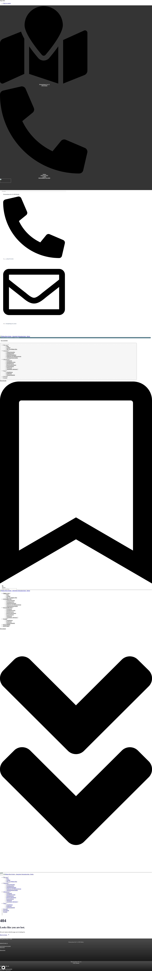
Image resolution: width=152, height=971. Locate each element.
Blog (7, 346)
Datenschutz (2, 950)
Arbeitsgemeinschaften (12, 357)
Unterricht (5, 350)
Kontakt (5, 378)
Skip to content (7, 3)
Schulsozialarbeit (10, 375)
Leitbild (8, 347)
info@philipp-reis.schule (5, 946)
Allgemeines (6, 359)
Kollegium (9, 373)
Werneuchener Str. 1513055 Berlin (44, 85)
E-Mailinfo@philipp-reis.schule (44, 177)
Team (4, 370)
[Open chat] (3, 967)
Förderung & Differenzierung (13, 356)
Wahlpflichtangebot (11, 355)
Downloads (6, 910)
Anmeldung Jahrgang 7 (12, 369)
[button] (2, 586)
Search (3, 587)
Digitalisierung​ (10, 363)
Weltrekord (9, 368)
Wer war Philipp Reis (11, 349)
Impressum (2, 947)
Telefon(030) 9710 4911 (44, 175)
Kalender (5, 376)
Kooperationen (10, 366)
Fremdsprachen (10, 353)
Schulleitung (9, 372)
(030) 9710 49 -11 (4, 943)
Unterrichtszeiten (10, 352)
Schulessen (9, 360)
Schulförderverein (10, 362)
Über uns (5, 345)
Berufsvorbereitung (11, 365)
